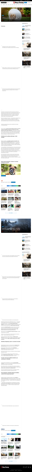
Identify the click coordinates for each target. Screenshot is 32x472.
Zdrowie (22, 4)
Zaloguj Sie (29, 2)
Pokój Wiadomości (6, 20)
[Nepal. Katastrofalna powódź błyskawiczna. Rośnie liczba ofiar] (11, 447)
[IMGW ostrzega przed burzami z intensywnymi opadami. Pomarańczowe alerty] (23, 30)
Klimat (20, 4)
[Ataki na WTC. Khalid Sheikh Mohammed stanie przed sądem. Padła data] (18, 454)
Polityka (14, 4)
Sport (18, 4)
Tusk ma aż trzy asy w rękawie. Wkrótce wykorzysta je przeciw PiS (27, 34)
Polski (8, 2)
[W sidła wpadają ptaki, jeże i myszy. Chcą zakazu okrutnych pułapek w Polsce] (18, 206)
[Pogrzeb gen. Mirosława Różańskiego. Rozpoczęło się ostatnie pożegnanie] (26, 54)
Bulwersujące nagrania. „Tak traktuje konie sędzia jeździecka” (4, 209)
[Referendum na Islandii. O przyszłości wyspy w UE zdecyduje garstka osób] (4, 447)
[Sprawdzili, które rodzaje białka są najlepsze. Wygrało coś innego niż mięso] (18, 191)
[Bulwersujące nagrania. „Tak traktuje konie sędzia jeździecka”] (4, 206)
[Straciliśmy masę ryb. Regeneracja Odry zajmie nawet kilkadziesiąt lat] (11, 198)
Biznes (12, 4)
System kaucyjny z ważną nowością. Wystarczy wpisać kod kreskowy (10, 209)
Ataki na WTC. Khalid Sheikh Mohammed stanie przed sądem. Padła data (17, 457)
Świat (10, 4)
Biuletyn (25, 2)
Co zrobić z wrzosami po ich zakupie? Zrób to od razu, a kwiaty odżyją (11, 194)
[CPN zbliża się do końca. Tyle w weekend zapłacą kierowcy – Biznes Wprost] (23, 38)
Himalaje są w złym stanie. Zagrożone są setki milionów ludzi (27, 67)
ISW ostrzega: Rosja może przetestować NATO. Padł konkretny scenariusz (27, 49)
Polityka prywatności (22, 0)
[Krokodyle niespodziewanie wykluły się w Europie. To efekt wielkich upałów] (18, 198)
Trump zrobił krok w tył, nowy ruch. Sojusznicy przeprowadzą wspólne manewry (11, 457)
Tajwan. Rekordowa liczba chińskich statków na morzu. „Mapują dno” (28, 26)
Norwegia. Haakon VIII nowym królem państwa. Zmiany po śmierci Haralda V (17, 443)
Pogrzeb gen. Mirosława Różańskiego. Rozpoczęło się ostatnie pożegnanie (27, 58)
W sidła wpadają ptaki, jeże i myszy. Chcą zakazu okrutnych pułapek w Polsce (17, 209)
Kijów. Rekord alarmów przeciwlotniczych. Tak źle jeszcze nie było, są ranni (4, 457)
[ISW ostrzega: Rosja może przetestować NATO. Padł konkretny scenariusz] (26, 45)
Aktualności (4, 4)
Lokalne (8, 4)
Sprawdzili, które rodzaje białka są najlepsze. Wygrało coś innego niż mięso (17, 194)
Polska (6, 4)
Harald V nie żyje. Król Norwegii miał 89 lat (17, 449)
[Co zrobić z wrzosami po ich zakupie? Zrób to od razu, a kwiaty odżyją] (11, 191)
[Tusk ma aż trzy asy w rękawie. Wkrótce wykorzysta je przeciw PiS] (23, 34)
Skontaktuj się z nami (28, 0)
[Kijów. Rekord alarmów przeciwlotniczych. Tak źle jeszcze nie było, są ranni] (4, 454)
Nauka (16, 4)
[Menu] (1, 4)
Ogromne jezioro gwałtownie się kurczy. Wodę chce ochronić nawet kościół (3, 194)
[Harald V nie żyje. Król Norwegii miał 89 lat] (18, 447)
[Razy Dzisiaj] (18, 2)
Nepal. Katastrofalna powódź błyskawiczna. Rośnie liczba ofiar (10, 450)
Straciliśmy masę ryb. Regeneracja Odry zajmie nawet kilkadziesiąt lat (10, 202)
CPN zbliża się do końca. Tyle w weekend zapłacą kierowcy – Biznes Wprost (27, 37)
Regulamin (26, 0)
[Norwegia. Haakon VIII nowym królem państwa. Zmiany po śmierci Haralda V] (18, 439)
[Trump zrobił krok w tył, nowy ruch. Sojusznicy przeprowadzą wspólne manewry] (11, 454)
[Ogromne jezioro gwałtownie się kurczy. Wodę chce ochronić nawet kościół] (4, 191)
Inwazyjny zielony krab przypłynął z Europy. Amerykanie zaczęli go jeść (4, 202)
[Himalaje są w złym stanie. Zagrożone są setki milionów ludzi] (26, 63)
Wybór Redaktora (25, 4)
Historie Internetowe (3, 2)
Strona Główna (2, 6)
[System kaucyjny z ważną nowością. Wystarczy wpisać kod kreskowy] (11, 206)
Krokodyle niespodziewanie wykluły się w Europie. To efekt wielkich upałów (18, 202)
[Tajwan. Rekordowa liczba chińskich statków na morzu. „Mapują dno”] (23, 26)
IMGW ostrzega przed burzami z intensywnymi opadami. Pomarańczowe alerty (27, 30)
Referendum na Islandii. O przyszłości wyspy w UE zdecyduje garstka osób (4, 450)
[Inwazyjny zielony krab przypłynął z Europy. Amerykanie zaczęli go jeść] (4, 198)
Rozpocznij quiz (3, 175)
